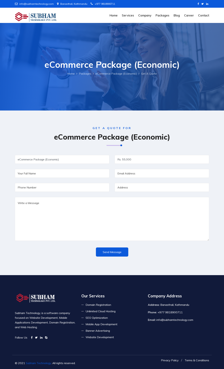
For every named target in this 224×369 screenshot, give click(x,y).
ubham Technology (39, 363)
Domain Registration (98, 304)
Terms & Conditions (197, 360)
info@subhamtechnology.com (36, 3)
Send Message (112, 252)
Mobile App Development (101, 324)
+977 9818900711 (105, 3)
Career (189, 15)
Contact (203, 15)
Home (114, 15)
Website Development (100, 337)
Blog (177, 15)
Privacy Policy (170, 360)
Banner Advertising (98, 330)
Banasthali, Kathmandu (73, 3)
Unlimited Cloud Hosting (100, 311)
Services (128, 15)
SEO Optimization (97, 317)
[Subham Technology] (36, 16)
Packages (162, 15)
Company (144, 15)
